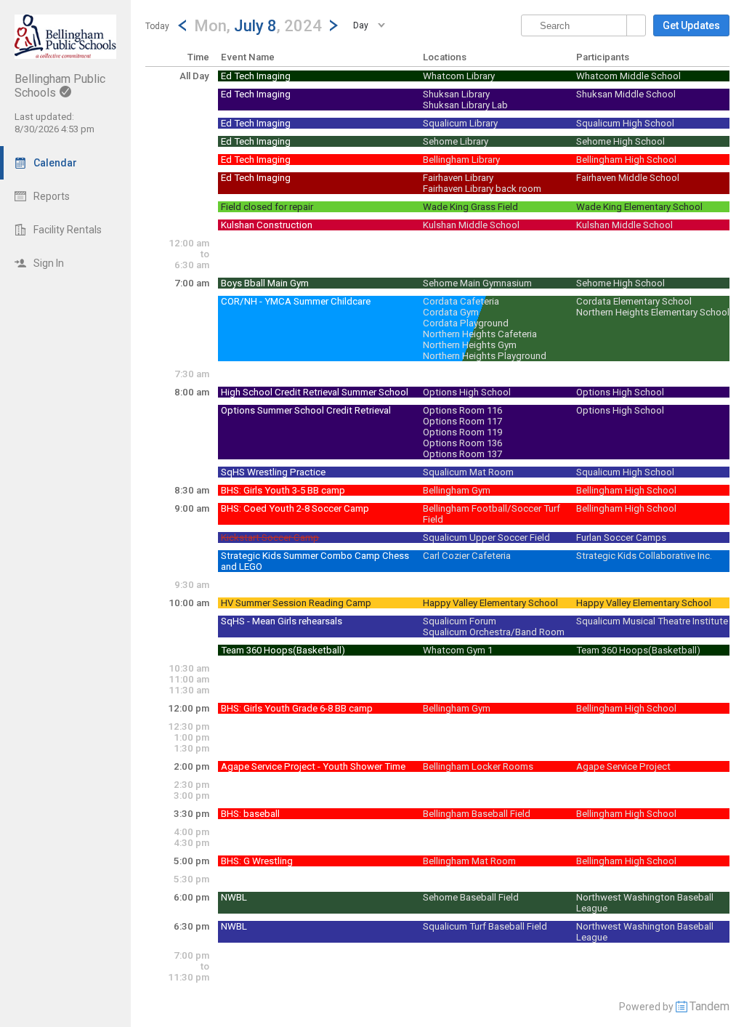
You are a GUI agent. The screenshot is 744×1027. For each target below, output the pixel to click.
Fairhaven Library (458, 177)
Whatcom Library (459, 76)
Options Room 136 (462, 443)
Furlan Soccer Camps (621, 537)
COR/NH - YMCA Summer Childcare (296, 301)
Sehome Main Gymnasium (477, 283)
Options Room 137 (462, 453)
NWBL (234, 897)
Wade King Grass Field (470, 206)
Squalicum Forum (459, 621)
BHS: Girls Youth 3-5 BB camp (283, 490)
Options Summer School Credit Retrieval (306, 410)
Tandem (709, 1006)
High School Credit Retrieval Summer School (314, 392)
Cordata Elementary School (634, 301)
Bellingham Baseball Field (476, 813)
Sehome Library (455, 141)
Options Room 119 (462, 432)
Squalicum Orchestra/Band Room (494, 632)
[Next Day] (333, 25)
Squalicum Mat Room (468, 472)
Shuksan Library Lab (465, 105)
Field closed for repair (267, 206)
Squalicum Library (460, 123)
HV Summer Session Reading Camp (296, 602)
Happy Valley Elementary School (490, 602)
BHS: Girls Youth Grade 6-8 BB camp (297, 708)
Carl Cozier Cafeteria (467, 555)
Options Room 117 (462, 421)
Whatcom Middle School (628, 76)
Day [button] (360, 25)
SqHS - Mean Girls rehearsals (281, 621)
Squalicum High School (625, 123)
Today (157, 26)
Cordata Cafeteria (461, 301)
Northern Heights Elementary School (652, 312)
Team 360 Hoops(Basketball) (283, 650)
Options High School (467, 392)
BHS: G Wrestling (257, 860)
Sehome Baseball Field (471, 897)
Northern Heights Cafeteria (480, 334)
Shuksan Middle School (626, 94)
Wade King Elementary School (639, 206)
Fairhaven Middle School (627, 177)
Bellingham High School (626, 159)
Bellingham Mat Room (469, 860)
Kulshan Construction (266, 225)
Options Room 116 (462, 410)
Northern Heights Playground (484, 355)
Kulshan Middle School (471, 225)
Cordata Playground (466, 323)
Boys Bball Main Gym (265, 283)
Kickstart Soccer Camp (270, 537)
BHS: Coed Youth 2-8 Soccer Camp (295, 508)
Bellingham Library (461, 159)
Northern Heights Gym (470, 344)
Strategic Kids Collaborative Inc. (644, 555)
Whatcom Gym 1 (458, 650)
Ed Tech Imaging (256, 76)
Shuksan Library (456, 94)
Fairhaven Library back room (482, 188)
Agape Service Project (623, 766)
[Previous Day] (182, 25)
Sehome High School (620, 141)
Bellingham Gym (456, 490)
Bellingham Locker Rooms (478, 766)
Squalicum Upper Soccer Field (486, 537)
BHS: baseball (250, 813)
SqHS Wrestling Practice (273, 472)
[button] (258, 25)
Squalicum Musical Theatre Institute (652, 621)
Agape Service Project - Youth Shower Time (313, 766)
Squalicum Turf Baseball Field (485, 926)
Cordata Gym (451, 312)
